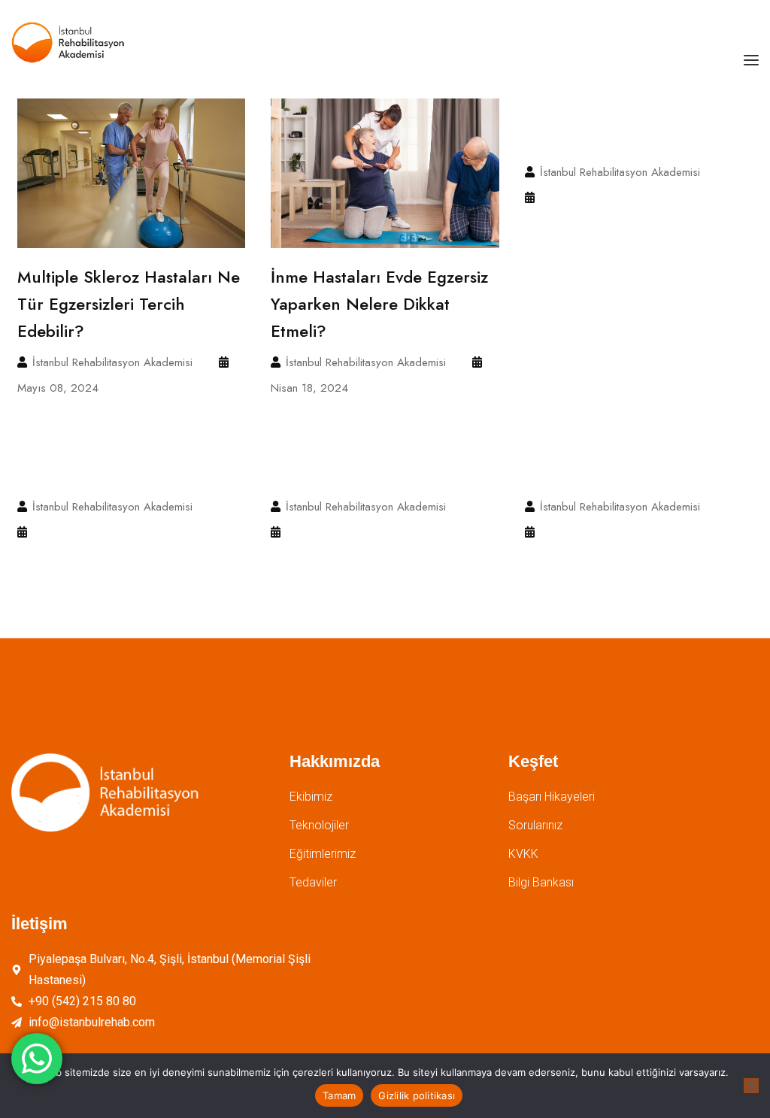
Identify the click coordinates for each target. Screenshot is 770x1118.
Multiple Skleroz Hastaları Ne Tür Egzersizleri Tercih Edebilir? (128, 304)
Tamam (339, 1095)
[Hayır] (751, 1085)
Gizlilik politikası (416, 1095)
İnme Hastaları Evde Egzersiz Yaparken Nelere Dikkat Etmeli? (379, 304)
